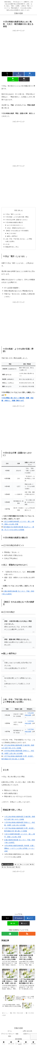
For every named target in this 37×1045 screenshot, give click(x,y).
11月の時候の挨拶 (8, 864)
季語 (33, 864)
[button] (24, 79)
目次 (15, 210)
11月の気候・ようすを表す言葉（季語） (17, 217)
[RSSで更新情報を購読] (27, 934)
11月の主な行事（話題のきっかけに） (16, 220)
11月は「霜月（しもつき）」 (14, 214)
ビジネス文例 (25, 864)
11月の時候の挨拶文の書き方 (14, 222)
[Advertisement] (18, 50)
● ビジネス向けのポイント (15, 225)
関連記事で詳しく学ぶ (12, 247)
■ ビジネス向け (11, 233)
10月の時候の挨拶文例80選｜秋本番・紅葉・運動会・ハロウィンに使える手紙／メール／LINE (19, 848)
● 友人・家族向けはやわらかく (16, 228)
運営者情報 (18, 1039)
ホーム (10, 1031)
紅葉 (18, 867)
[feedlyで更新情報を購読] (10, 934)
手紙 (5, 867)
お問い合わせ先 (27, 1031)
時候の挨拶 (12, 867)
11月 (17, 864)
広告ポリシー (27, 1034)
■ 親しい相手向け (12, 236)
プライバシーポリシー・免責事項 (9, 1035)
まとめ (7, 244)
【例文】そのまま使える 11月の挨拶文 (17, 230)
